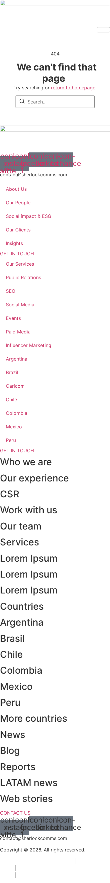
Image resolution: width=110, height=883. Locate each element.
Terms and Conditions (24, 861)
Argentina (16, 359)
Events (13, 318)
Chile (11, 399)
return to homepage (73, 88)
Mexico (14, 427)
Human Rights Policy (41, 868)
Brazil (12, 372)
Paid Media (18, 332)
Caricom (15, 386)
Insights (14, 243)
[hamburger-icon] (103, 29)
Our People (18, 202)
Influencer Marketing (28, 345)
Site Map (63, 861)
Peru (11, 440)
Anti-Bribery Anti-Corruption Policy (57, 875)
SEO (10, 291)
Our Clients (18, 230)
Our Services (20, 264)
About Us (16, 189)
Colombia (16, 413)
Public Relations (23, 277)
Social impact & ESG (28, 216)
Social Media (20, 305)
